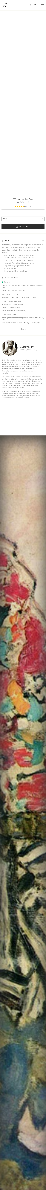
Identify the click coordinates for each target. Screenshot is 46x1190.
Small (5, 219)
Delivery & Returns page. (32, 323)
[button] (19, 206)
